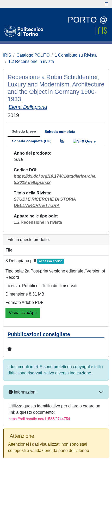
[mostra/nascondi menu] (106, 4)
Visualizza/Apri (23, 312)
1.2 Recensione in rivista (31, 61)
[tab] (62, 141)
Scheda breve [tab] (24, 131)
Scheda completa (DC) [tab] (32, 141)
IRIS (7, 55)
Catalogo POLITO (32, 55)
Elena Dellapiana (28, 107)
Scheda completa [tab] (60, 131)
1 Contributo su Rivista (76, 55)
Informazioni (24, 392)
